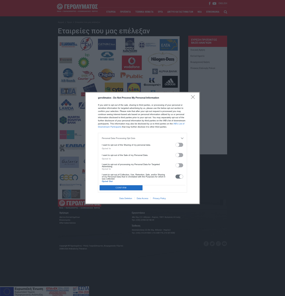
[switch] (179, 145)
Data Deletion (125, 198)
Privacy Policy (159, 198)
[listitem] (142, 138)
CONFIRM (121, 188)
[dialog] (142, 148)
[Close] (194, 98)
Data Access (142, 198)
